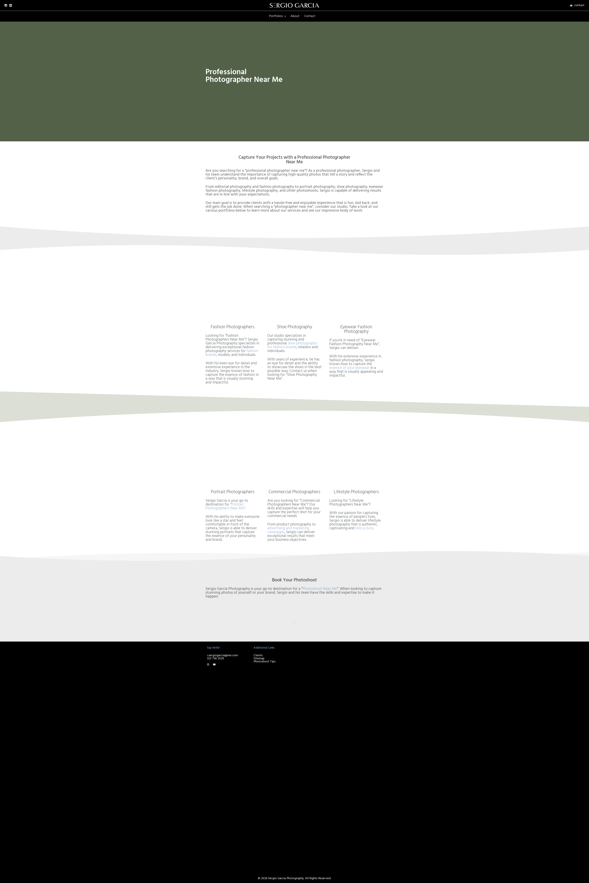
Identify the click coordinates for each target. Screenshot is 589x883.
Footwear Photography (317, 837)
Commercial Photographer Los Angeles (314, 680)
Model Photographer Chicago (316, 785)
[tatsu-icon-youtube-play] (214, 664)
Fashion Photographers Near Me (317, 816)
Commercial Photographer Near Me (317, 803)
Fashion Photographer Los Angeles (319, 660)
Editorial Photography (317, 853)
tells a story (364, 528)
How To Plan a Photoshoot (358, 653)
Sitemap (259, 658)
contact (579, 5)
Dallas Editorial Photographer (312, 760)
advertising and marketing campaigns (288, 530)
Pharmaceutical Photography (312, 671)
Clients (258, 655)
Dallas (302, 743)
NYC (301, 726)
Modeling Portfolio (315, 841)
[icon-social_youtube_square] (10, 5)
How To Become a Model (366, 658)
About (295, 16)
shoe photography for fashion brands (292, 345)
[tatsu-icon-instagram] (209, 664)
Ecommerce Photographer (311, 719)
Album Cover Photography (311, 848)
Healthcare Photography (318, 809)
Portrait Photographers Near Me (225, 506)
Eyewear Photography (317, 858)
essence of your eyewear (349, 368)
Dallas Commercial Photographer (314, 752)
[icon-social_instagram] (6, 5)
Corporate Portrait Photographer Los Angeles (314, 694)
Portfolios (276, 16)
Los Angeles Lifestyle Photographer (316, 711)
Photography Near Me (317, 797)
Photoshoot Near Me (319, 589)
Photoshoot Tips (264, 661)
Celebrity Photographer (318, 704)
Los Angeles (306, 651)
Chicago (303, 775)
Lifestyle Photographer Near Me (317, 823)
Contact (309, 16)
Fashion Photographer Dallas (316, 768)
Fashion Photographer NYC (316, 735)
